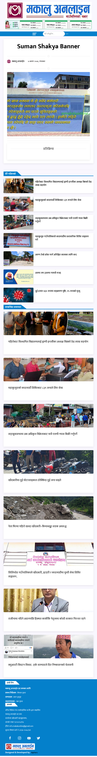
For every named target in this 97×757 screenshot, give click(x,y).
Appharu (34, 752)
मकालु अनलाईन (18, 61)
